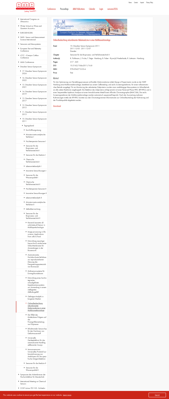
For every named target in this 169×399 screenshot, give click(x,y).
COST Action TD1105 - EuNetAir (32, 388)
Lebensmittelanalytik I (33, 166)
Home (130, 2)
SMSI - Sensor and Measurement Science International (32, 38)
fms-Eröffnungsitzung (33, 130)
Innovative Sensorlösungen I (36, 171)
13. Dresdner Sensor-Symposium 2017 (34, 99)
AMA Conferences (27, 62)
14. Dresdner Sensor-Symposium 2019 (34, 92)
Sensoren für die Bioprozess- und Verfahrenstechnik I (33, 148)
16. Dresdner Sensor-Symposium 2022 (34, 79)
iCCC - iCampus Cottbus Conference (29, 56)
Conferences (51, 9)
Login (101, 9)
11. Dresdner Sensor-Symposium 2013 (34, 113)
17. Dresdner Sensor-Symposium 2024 (34, 72)
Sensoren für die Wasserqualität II (32, 369)
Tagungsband (29, 125)
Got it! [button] (157, 395)
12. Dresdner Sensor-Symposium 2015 (34, 106)
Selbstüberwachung (33, 209)
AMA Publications (79, 9)
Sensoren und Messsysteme (30, 44)
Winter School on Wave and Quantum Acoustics (31, 27)
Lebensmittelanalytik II (34, 198)
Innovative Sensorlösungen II (36, 193)
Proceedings (64, 9)
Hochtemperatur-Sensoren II (36, 189)
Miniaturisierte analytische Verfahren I (35, 135)
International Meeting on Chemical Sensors (33, 382)
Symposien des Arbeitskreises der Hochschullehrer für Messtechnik (33, 375)
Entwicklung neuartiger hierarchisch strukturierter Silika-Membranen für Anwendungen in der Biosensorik (37, 246)
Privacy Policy (149, 2)
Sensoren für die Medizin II (36, 363)
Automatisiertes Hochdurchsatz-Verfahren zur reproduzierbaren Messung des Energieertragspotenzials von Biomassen (37, 261)
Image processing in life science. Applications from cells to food (37, 234)
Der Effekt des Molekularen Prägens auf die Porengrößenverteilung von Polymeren (37, 319)
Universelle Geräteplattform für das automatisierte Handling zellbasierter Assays (36, 341)
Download (57, 106)
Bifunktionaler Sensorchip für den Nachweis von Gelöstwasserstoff (37, 331)
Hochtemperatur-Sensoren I (36, 141)
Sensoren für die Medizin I (36, 155)
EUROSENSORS (26, 33)
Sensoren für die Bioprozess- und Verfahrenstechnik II (33, 215)
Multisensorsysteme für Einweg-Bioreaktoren (36, 272)
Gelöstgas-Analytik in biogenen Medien (35, 297)
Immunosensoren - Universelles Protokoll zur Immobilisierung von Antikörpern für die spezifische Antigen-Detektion (37, 354)
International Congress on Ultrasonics (29, 20)
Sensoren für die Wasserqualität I (32, 176)
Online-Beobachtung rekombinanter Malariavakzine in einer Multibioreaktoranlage (37, 307)
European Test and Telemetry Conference (30, 49)
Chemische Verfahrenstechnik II (33, 183)
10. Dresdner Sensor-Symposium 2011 (34, 120)
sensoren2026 (112, 9)
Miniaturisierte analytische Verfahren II (35, 203)
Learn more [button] (67, 395)
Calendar (92, 9)
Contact (136, 2)
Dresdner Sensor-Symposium (31, 66)
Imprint (142, 2)
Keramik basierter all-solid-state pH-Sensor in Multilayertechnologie (36, 224)
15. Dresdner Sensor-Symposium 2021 (34, 86)
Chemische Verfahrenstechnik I (33, 160)
